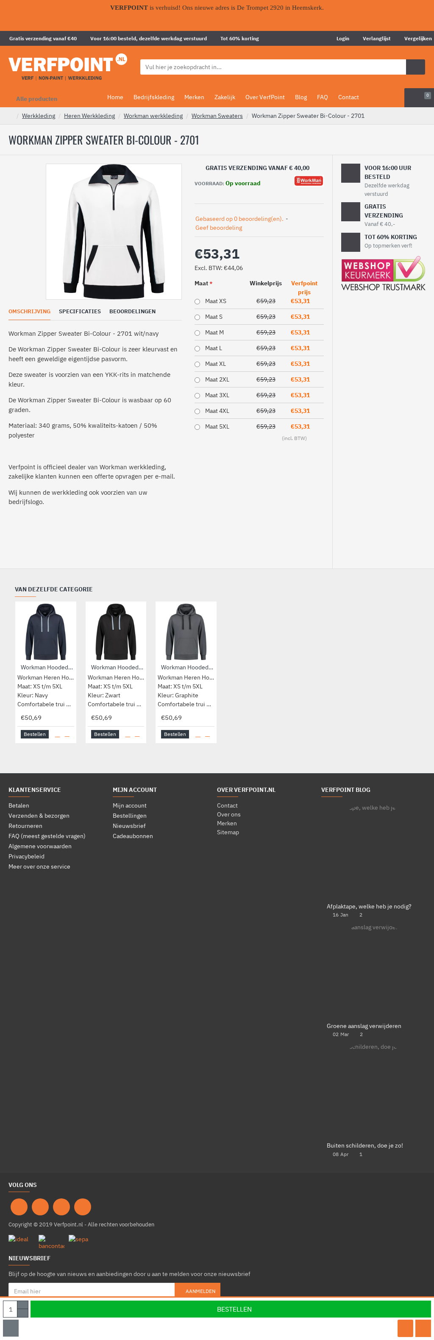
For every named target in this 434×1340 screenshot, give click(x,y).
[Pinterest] (61, 1206)
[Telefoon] (82, 1206)
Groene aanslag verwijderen (364, 1026)
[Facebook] (19, 1206)
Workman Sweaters (217, 116)
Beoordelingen (132, 311)
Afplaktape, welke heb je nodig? (369, 906)
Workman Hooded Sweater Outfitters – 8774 (187, 667)
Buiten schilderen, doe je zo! (365, 1145)
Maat (201, 283)
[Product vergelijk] (423, 1328)
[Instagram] (40, 1206)
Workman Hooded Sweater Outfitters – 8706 (118, 667)
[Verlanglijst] (405, 1328)
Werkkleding (38, 116)
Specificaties (80, 311)
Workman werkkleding (153, 116)
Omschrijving (29, 311)
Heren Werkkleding (89, 116)
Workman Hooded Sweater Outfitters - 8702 (47, 667)
